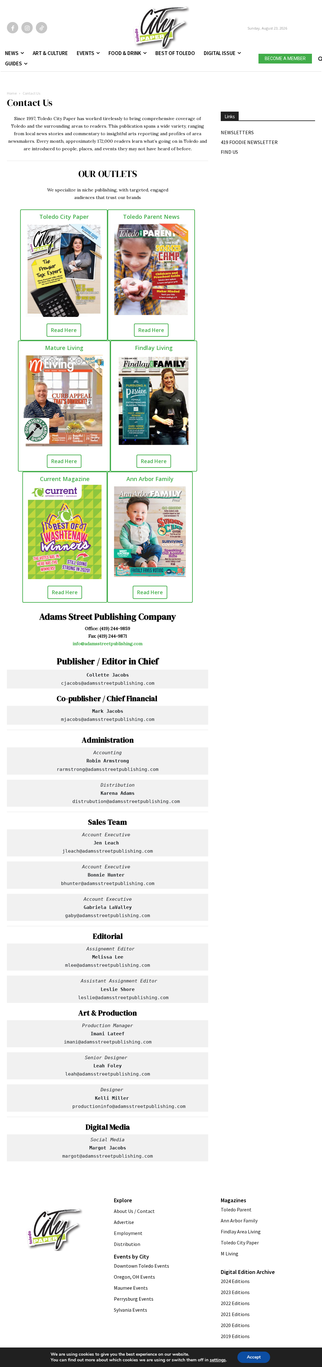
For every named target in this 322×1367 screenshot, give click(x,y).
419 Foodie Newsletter (249, 142)
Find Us (229, 152)
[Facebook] (12, 27)
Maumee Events (131, 1288)
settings (218, 1360)
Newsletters (237, 132)
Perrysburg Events (133, 1299)
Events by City (131, 1256)
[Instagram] (27, 27)
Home (12, 93)
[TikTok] (41, 27)
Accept (254, 1357)
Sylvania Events (130, 1310)
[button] (319, 57)
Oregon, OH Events (134, 1277)
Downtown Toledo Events (141, 1266)
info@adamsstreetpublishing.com (107, 643)
